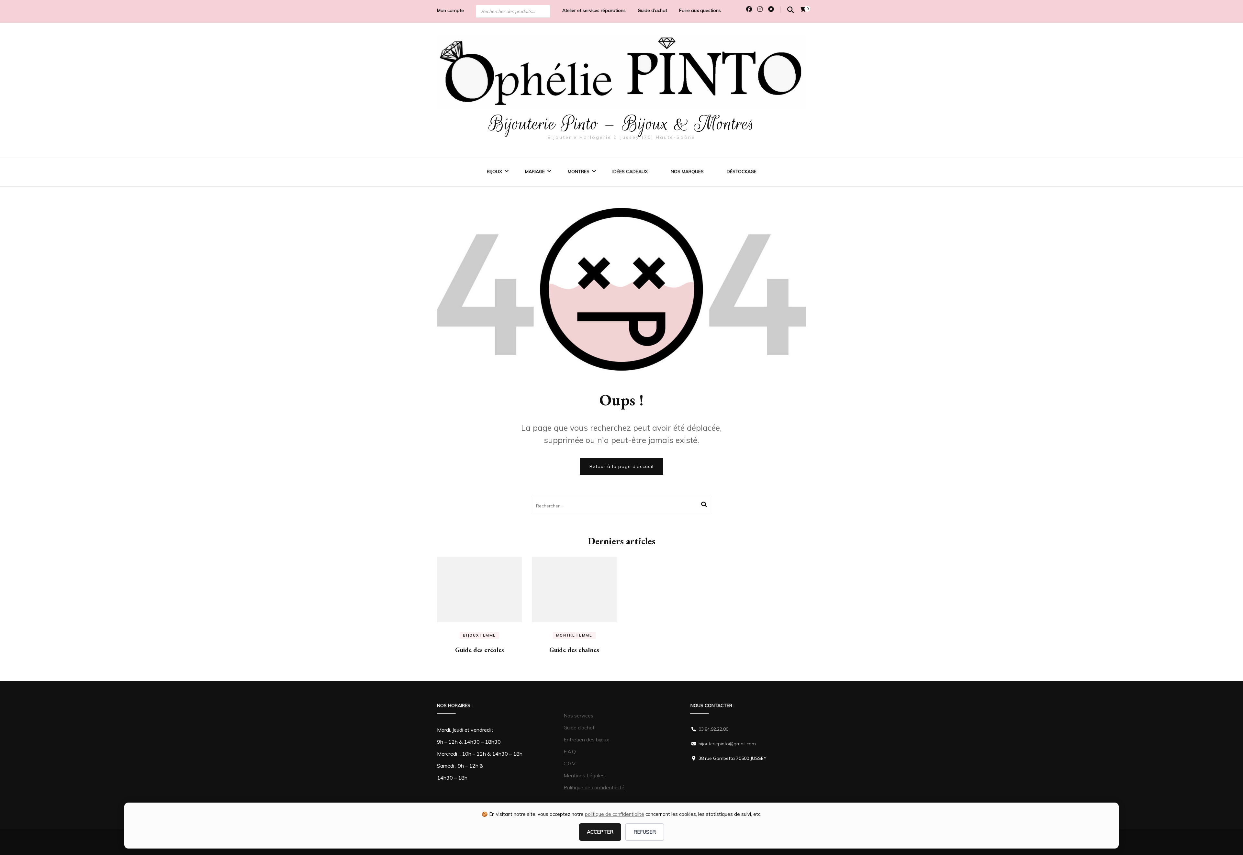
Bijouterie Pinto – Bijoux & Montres (622, 123)
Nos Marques (687, 171)
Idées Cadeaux (630, 171)
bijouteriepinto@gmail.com (727, 744)
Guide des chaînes (574, 650)
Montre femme (574, 635)
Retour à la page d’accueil (621, 466)
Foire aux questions (700, 10)
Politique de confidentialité (594, 787)
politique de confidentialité (614, 814)
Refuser (644, 832)
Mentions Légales (584, 775)
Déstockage (741, 171)
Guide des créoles (479, 650)
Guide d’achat (652, 10)
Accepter (600, 832)
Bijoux (494, 171)
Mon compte (450, 10)
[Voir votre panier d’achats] (803, 9)
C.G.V (570, 763)
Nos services (578, 715)
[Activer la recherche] (790, 9)
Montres (578, 171)
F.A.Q (570, 751)
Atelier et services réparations (594, 10)
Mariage (535, 171)
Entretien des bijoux (586, 739)
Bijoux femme (479, 635)
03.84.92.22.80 (713, 729)
